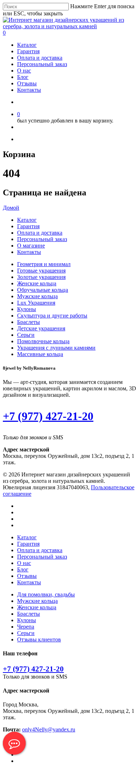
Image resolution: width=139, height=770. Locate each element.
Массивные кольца (40, 354)
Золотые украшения (41, 277)
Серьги (26, 335)
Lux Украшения (36, 303)
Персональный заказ (42, 64)
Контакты (29, 90)
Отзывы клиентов (39, 639)
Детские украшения (41, 328)
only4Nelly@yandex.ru (48, 729)
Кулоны (26, 309)
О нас (24, 71)
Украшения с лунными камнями (56, 348)
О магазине (31, 245)
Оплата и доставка (39, 58)
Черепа (25, 627)
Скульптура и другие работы (52, 315)
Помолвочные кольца (43, 341)
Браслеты (28, 322)
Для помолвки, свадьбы (46, 594)
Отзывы (27, 83)
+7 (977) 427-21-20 (48, 416)
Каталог (27, 45)
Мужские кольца (37, 296)
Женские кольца (36, 283)
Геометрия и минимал (44, 264)
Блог (23, 77)
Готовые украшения (41, 271)
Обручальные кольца (42, 290)
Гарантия (28, 51)
